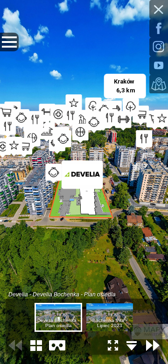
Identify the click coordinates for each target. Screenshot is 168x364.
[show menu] (9, 42)
